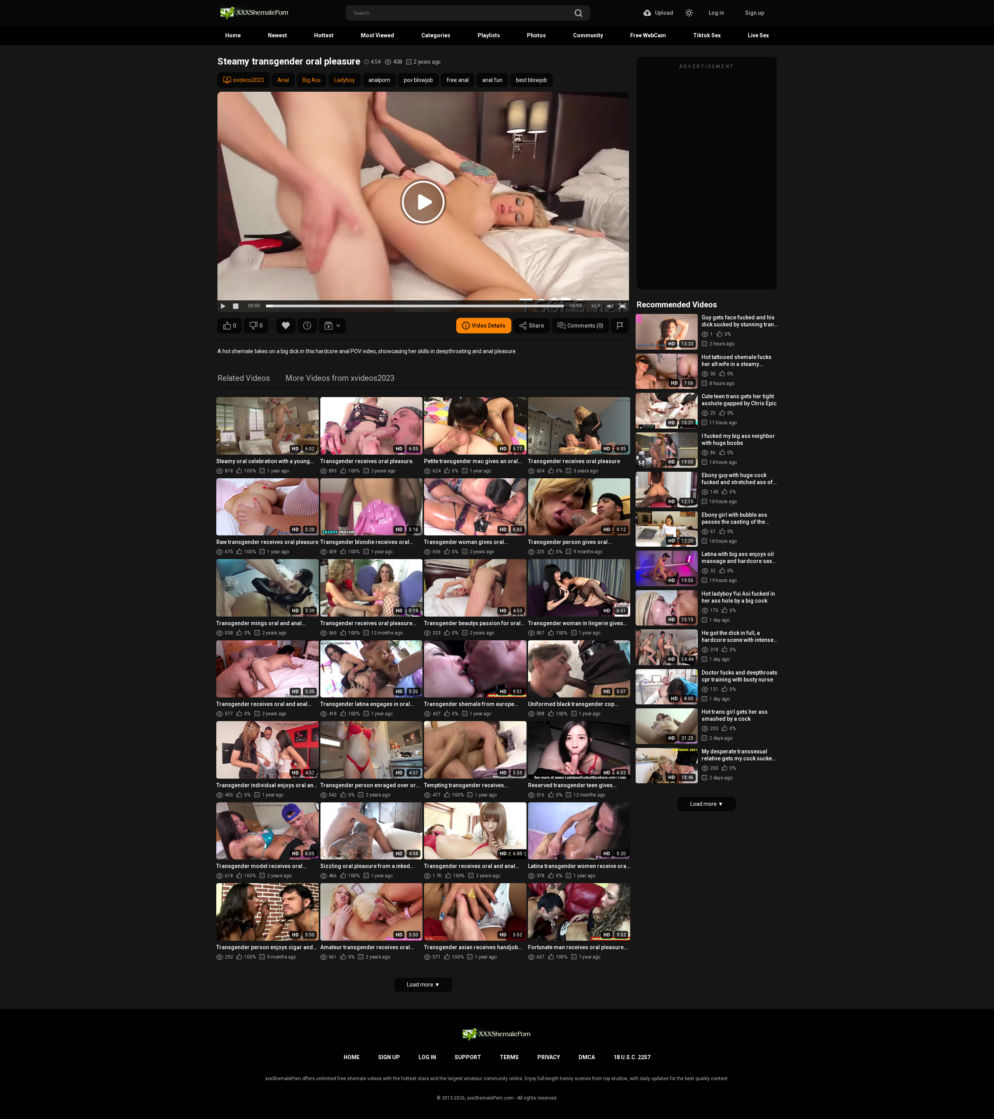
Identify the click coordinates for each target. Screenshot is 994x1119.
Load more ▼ (423, 984)
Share (536, 325)
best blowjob (531, 80)
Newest (277, 35)
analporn (379, 80)
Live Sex (758, 35)
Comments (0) (585, 325)
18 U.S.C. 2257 (631, 1057)
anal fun (492, 80)
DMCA (587, 1057)
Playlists (489, 35)
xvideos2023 (248, 80)
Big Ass (311, 80)
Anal (283, 80)
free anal (458, 80)
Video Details (489, 325)
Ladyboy (344, 80)
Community (588, 35)
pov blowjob (418, 80)
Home (233, 35)
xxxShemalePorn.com (490, 1098)
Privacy (548, 1057)
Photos (536, 35)
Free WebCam (648, 35)
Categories (435, 35)
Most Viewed (377, 35)
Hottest (324, 35)
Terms (509, 1057)
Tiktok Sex (707, 35)
